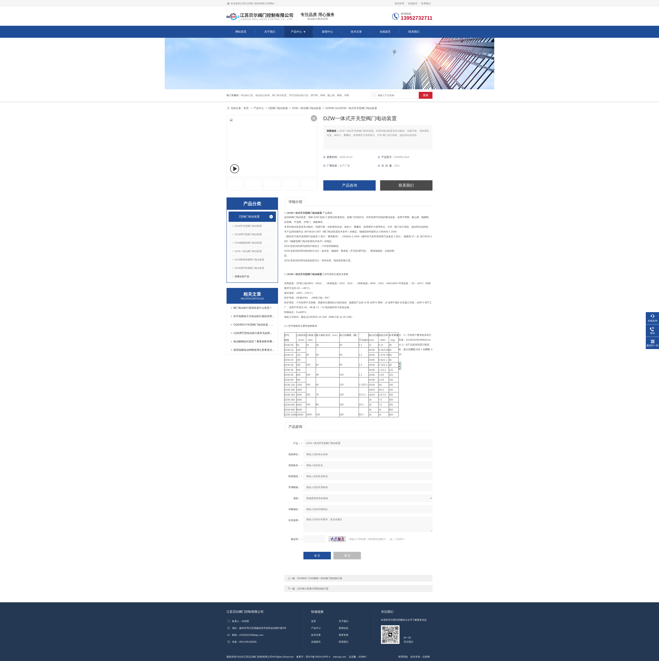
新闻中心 (327, 31)
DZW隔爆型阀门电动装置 (248, 242)
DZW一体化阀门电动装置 (306, 108)
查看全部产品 (242, 276)
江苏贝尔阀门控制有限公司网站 (257, 3)
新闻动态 (343, 628)
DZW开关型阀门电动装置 (248, 226)
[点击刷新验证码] (337, 539)
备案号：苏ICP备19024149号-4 (313, 656)
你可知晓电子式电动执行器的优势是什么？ (254, 316)
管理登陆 (403, 656)
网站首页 (240, 31)
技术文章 (356, 31)
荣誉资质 (343, 635)
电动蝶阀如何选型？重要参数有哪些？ (254, 341)
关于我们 (269, 31)
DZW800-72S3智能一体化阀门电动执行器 (319, 578)
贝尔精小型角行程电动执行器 (312, 588)
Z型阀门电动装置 (278, 108)
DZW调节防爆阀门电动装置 (249, 268)
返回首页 (399, 3)
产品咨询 (349, 185)
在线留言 (413, 3)
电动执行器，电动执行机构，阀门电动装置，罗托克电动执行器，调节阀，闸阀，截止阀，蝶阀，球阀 (295, 95)
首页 (246, 108)
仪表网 (426, 656)
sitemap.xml (339, 656)
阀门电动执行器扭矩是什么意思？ (252, 307)
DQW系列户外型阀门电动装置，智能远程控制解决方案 (254, 324)
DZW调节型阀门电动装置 (248, 234)
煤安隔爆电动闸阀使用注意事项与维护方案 (254, 349)
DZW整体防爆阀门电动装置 (249, 259)
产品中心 (296, 31)
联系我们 (426, 3)
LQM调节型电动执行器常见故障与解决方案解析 (254, 333)
